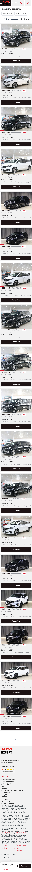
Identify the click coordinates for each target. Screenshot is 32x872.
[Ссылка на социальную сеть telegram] (7, 776)
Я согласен (24, 866)
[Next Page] (27, 735)
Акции (4, 795)
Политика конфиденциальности (9, 847)
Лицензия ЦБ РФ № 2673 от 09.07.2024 (14, 832)
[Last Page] (16, 739)
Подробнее (16, 61)
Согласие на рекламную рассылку (21, 848)
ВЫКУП (4, 797)
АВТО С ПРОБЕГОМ (8, 782)
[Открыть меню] (1, 3)
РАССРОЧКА (5, 788)
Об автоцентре (7, 803)
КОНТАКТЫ (5, 801)
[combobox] (11, 19)
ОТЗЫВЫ (4, 799)
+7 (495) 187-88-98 (15, 3)
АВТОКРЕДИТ (6, 784)
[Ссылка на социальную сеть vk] (2, 776)
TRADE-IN (5, 786)
